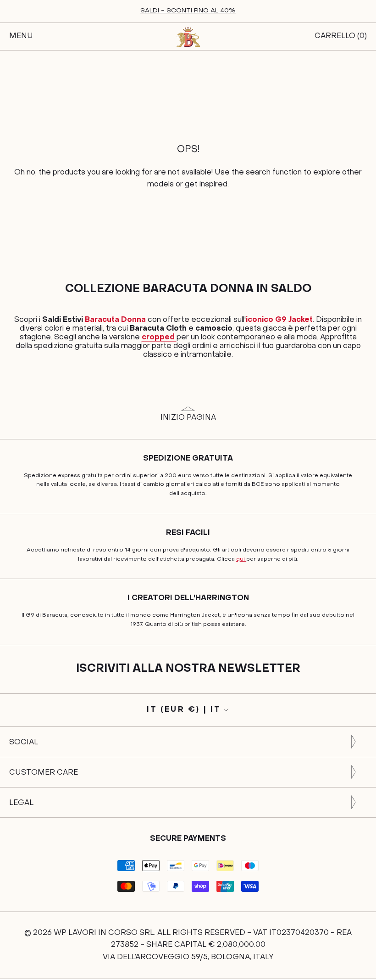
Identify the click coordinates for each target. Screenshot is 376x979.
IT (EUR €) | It (184, 710)
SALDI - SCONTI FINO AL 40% (188, 11)
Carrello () (341, 36)
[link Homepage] (188, 37)
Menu (21, 36)
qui (241, 559)
